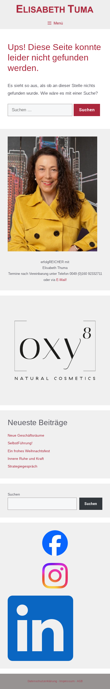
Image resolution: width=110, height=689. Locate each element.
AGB (79, 681)
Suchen (14, 494)
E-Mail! (61, 280)
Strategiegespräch (22, 466)
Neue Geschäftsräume (26, 435)
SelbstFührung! (20, 443)
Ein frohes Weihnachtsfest (29, 451)
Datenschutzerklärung (42, 681)
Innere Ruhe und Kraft (26, 459)
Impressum (67, 681)
